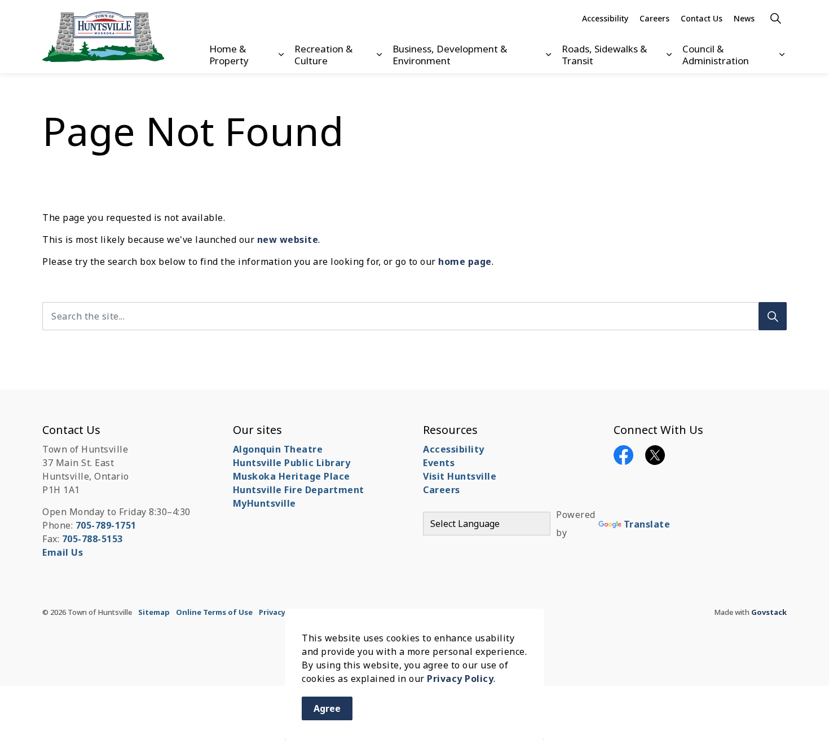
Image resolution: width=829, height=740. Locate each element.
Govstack (769, 612)
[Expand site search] (775, 18)
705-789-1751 (106, 525)
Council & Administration (715, 54)
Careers (654, 18)
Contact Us (701, 18)
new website (288, 239)
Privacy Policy (460, 678)
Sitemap (154, 612)
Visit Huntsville (459, 476)
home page (465, 261)
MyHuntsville (264, 503)
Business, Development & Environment (450, 54)
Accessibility (605, 18)
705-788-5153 (92, 539)
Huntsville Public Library (292, 463)
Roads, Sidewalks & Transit (604, 54)
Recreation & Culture (323, 54)
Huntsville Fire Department (298, 490)
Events (439, 463)
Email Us (62, 552)
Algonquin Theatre (278, 449)
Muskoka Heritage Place (291, 476)
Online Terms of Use (214, 612)
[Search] (773, 316)
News (744, 18)
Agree (327, 708)
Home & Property (229, 54)
